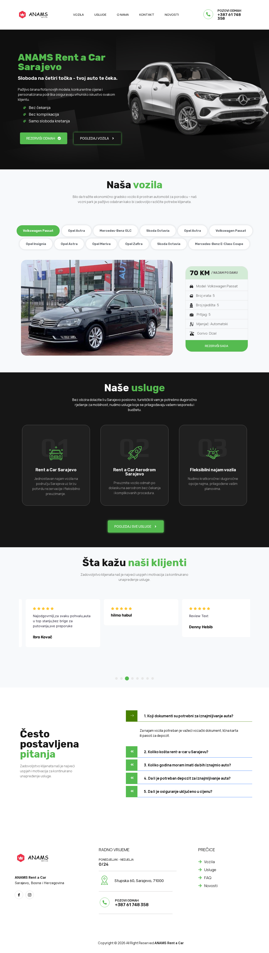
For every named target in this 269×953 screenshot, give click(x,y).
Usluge (100, 14)
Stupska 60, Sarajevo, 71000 (139, 880)
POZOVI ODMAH (229, 11)
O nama (123, 14)
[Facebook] (19, 895)
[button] (116, 678)
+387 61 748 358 (229, 16)
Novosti (172, 14)
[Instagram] (29, 895)
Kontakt (146, 14)
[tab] (38, 230)
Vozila (78, 14)
